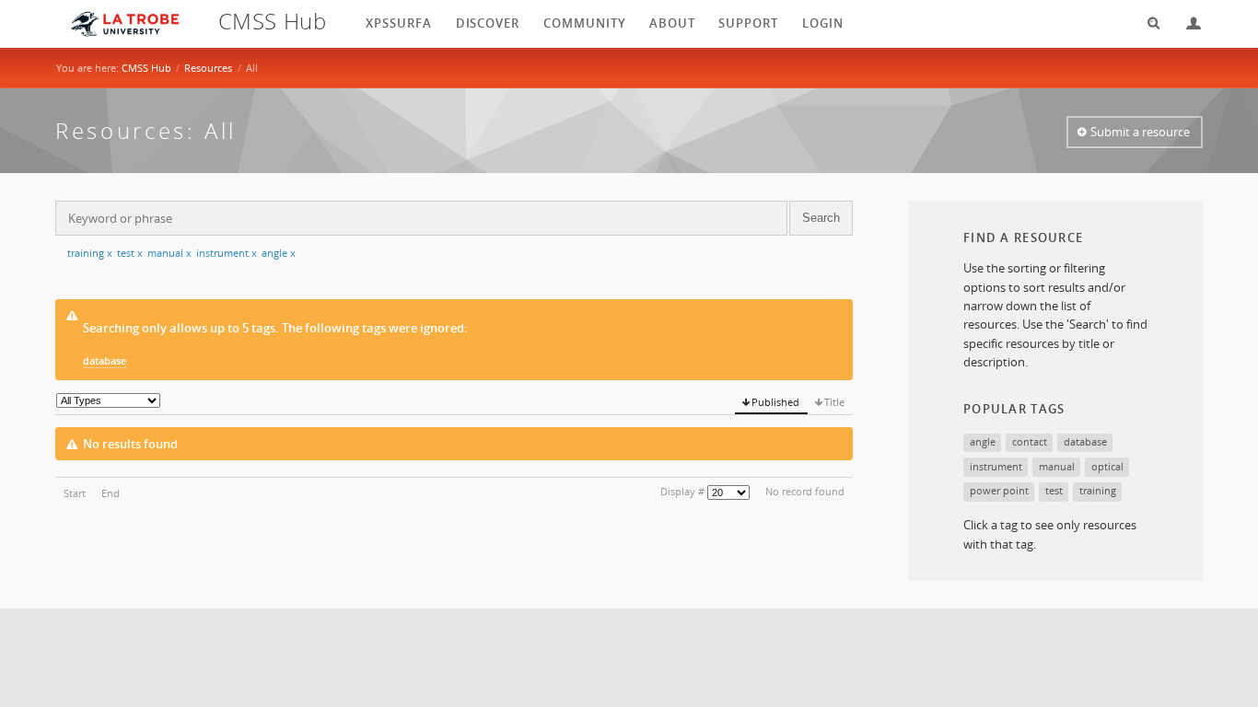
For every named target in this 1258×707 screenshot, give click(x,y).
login (823, 23)
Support (748, 23)
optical (1107, 466)
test (130, 253)
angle (279, 253)
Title (834, 402)
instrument (226, 253)
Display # (682, 491)
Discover (488, 23)
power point (999, 490)
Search (1147, 23)
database (104, 360)
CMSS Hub (146, 68)
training (89, 253)
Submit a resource (1140, 131)
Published (775, 402)
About (672, 23)
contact (1029, 441)
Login (1186, 23)
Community (584, 23)
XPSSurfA (399, 23)
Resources (208, 68)
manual (169, 253)
